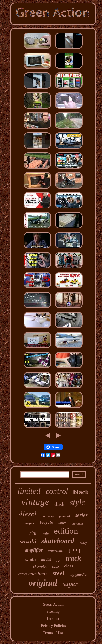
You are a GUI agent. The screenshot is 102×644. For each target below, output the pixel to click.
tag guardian (79, 575)
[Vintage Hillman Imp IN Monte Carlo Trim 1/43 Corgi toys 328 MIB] (69, 288)
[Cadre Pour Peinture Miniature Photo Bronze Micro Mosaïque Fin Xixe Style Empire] (69, 408)
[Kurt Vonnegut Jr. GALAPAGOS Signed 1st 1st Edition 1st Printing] (37, 248)
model (46, 560)
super (70, 584)
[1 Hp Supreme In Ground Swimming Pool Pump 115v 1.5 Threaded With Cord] (69, 368)
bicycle (46, 522)
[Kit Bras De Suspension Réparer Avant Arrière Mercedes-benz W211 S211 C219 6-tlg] (69, 328)
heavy (83, 543)
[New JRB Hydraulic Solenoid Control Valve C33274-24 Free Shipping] (69, 149)
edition (66, 531)
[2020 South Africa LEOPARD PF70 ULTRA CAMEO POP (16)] (69, 308)
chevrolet (40, 566)
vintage (35, 502)
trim (32, 533)
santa (30, 559)
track (73, 558)
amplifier (34, 550)
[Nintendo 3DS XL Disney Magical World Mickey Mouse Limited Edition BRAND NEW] (37, 348)
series (81, 515)
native (62, 523)
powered (64, 516)
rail (58, 560)
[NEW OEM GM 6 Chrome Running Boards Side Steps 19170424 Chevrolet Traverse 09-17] (69, 49)
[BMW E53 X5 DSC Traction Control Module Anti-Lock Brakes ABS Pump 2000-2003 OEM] (37, 308)
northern (77, 523)
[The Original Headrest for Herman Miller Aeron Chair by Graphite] (69, 268)
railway (48, 516)
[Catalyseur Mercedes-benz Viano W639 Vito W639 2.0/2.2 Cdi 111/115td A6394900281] (37, 408)
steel (58, 573)
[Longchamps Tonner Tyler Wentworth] (37, 129)
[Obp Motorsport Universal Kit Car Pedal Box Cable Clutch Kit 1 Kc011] (37, 288)
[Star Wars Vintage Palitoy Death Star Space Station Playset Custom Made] (69, 169)
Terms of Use (53, 633)
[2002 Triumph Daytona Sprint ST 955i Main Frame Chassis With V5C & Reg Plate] (37, 229)
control (57, 491)
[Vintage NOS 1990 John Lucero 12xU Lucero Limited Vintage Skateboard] (69, 348)
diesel (27, 513)
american (55, 550)
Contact (53, 619)
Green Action (53, 604)
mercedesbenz (32, 574)
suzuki (28, 541)
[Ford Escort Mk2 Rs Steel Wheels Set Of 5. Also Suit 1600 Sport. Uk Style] (69, 129)
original (43, 583)
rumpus (29, 523)
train (45, 534)
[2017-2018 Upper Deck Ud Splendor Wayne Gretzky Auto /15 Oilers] (69, 248)
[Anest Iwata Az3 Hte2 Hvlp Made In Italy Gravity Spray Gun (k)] (37, 209)
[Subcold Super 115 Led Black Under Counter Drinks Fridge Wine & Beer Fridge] (69, 89)
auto (55, 566)
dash (59, 504)
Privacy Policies (53, 626)
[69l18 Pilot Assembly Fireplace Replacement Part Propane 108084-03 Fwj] (37, 189)
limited (29, 490)
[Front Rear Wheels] (69, 209)
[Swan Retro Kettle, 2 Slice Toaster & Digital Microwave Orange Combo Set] (37, 69)
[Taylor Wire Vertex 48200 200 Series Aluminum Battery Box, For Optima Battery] (37, 388)
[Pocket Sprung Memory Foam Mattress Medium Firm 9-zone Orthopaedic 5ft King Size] (69, 229)
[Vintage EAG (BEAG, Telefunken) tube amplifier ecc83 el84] (69, 428)
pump (75, 549)
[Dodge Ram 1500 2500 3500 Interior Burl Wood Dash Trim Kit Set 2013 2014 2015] (37, 428)
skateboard (57, 541)
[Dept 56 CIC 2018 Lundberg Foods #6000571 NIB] (69, 388)
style (77, 502)
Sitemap (53, 612)
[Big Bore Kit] (69, 189)
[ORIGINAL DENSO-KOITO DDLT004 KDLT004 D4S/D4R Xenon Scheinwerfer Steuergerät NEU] (37, 368)
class (68, 565)
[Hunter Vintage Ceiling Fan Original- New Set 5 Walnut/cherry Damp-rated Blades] (37, 328)
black (81, 491)
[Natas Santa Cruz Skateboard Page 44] (69, 69)
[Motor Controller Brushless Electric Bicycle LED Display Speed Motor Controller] (37, 268)
